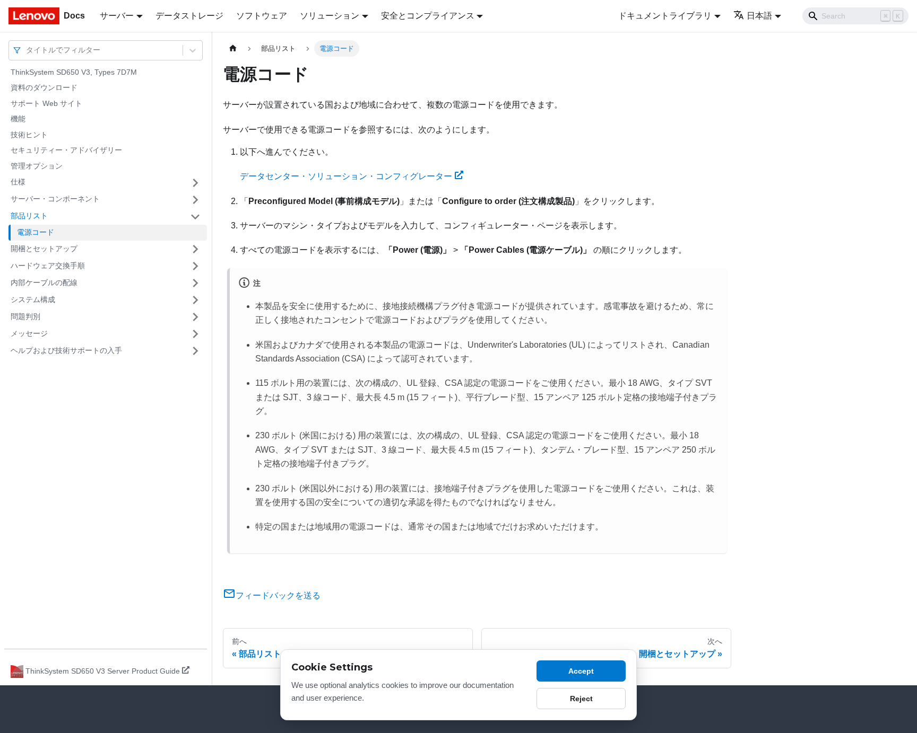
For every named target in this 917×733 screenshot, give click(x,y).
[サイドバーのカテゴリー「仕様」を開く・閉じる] (195, 182)
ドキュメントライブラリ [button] (665, 15)
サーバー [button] (117, 15)
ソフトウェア (261, 15)
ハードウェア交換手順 (48, 265)
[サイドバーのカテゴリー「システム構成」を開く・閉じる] (195, 300)
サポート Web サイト (46, 103)
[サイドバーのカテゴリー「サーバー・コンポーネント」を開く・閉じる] (195, 199)
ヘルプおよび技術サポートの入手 (66, 350)
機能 (18, 119)
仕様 (18, 182)
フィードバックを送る (278, 595)
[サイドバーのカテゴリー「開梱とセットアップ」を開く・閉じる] (195, 249)
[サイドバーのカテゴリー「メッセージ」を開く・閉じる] (195, 333)
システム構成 (33, 299)
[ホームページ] (233, 48)
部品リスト (29, 216)
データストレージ (189, 15)
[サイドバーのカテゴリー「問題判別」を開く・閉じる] (195, 316)
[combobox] (27, 50)
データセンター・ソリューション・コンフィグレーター (346, 176)
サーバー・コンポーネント (55, 199)
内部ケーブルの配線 (44, 282)
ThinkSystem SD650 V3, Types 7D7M (74, 72)
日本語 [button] (759, 15)
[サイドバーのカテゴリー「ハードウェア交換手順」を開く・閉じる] (195, 266)
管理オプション (37, 166)
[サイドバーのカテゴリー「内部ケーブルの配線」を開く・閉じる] (195, 283)
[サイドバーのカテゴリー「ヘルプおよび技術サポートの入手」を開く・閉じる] (195, 350)
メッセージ (29, 333)
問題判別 (25, 316)
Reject (581, 698)
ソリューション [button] (329, 15)
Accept (581, 671)
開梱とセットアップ (44, 248)
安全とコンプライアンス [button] (427, 15)
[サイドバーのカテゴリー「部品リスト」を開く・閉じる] (195, 216)
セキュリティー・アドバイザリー (66, 150)
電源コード (35, 232)
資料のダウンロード (44, 88)
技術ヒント (29, 134)
